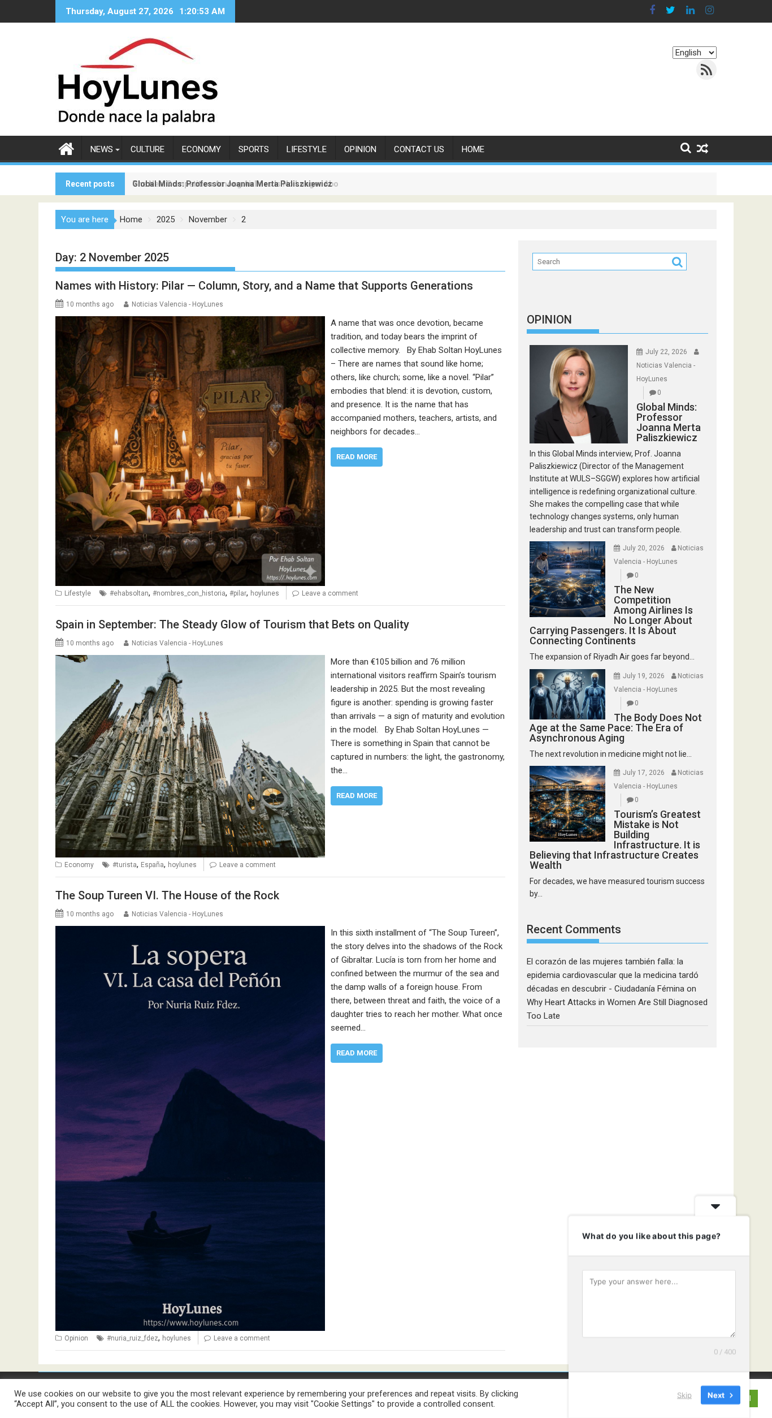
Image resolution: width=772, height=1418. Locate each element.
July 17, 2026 (644, 773)
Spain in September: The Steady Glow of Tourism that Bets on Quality (232, 624)
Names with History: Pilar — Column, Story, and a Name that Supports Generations (264, 285)
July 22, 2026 (666, 352)
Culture (147, 149)
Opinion (360, 149)
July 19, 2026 (644, 676)
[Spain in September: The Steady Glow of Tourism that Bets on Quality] (190, 662)
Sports (253, 149)
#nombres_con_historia (189, 593)
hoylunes (264, 593)
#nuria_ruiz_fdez (132, 1338)
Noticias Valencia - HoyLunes (177, 304)
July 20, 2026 (644, 548)
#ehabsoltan (129, 593)
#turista (124, 865)
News (101, 149)
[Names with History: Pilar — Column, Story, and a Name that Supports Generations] (190, 323)
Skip (684, 1394)
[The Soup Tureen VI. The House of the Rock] (190, 933)
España (152, 865)
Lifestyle (307, 149)
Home (473, 149)
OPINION (549, 319)
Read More (356, 456)
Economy (201, 149)
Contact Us (419, 149)
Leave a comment (330, 593)
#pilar (237, 593)
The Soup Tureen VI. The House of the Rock (167, 895)
